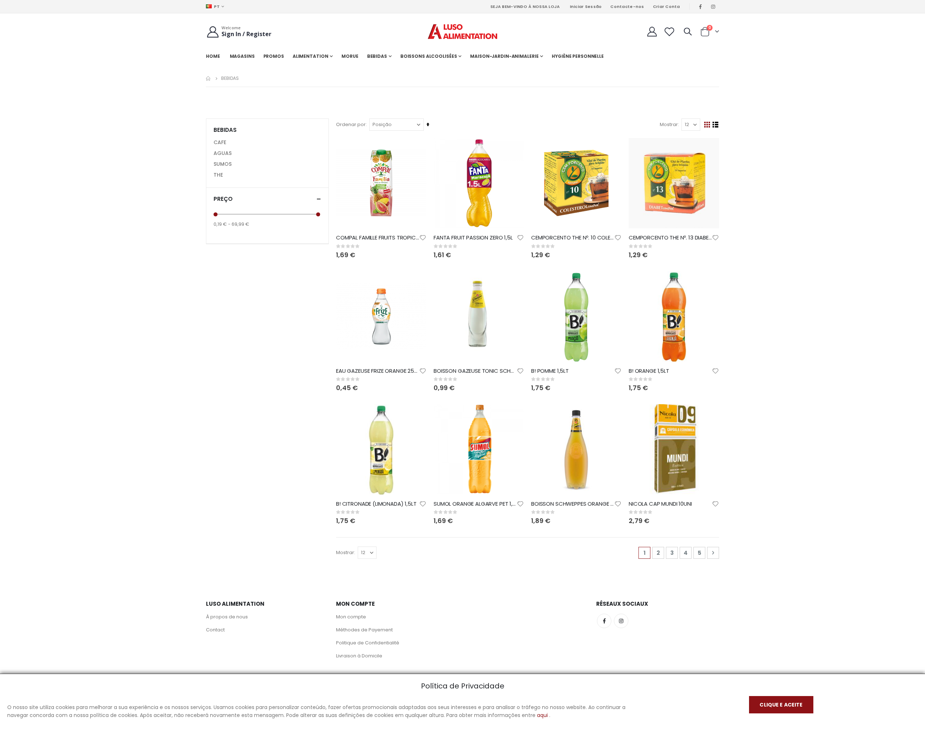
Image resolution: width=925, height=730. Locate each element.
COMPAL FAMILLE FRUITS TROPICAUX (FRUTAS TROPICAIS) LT (377, 237)
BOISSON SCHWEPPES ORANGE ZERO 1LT (572, 503)
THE (218, 174)
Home (208, 78)
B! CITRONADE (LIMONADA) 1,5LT (376, 503)
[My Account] (651, 31)
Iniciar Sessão (586, 6)
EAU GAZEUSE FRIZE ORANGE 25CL (377, 371)
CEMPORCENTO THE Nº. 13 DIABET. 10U (670, 237)
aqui (542, 715)
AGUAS (223, 153)
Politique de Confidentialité (367, 642)
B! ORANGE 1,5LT (649, 371)
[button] (422, 237)
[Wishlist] (669, 31)
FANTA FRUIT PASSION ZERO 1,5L (473, 237)
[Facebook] (700, 6)
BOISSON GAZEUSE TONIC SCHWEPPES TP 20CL (475, 371)
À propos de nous (227, 616)
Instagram (621, 621)
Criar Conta (666, 6)
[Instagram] (713, 6)
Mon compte (351, 616)
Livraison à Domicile (359, 655)
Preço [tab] (223, 199)
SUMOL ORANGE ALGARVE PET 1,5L (475, 503)
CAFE (220, 142)
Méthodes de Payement (364, 629)
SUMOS (223, 164)
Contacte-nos (627, 6)
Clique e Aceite (781, 704)
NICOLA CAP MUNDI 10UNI (660, 503)
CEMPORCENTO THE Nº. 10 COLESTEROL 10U (572, 237)
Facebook (604, 621)
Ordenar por (351, 124)
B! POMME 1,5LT (550, 371)
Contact (215, 629)
